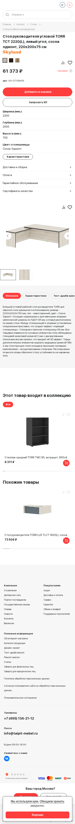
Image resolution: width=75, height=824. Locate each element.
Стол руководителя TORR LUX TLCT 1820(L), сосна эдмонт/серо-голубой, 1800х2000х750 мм (37, 535)
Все (8, 404)
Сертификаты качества (18, 191)
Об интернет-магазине (16, 638)
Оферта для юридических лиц (19, 671)
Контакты (8, 618)
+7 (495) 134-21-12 (19, 718)
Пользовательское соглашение (20, 698)
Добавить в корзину (38, 91)
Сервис (47, 600)
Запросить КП (38, 102)
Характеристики (35, 295)
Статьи (7, 662)
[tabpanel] (24, 274)
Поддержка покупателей (57, 614)
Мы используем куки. (25, 801)
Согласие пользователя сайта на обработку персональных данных (35, 688)
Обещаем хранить (52, 801)
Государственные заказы (17, 604)
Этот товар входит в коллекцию (37, 395)
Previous (7, 235)
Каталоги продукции (14, 643)
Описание (11, 295)
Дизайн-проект (12, 648)
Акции (47, 590)
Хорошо (37, 814)
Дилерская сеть (12, 595)
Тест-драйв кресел (14, 652)
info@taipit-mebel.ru (21, 733)
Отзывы (7, 609)
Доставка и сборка (15, 167)
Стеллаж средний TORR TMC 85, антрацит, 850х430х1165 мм (37, 457)
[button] (4, 471)
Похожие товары (21, 482)
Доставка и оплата (53, 595)
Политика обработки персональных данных (27, 678)
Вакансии (9, 623)
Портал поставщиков (15, 600)
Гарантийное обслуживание (20, 183)
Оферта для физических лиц (18, 666)
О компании (10, 590)
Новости (8, 614)
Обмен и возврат (52, 609)
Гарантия (48, 604)
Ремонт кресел (12, 657)
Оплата (7, 175)
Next (68, 235)
